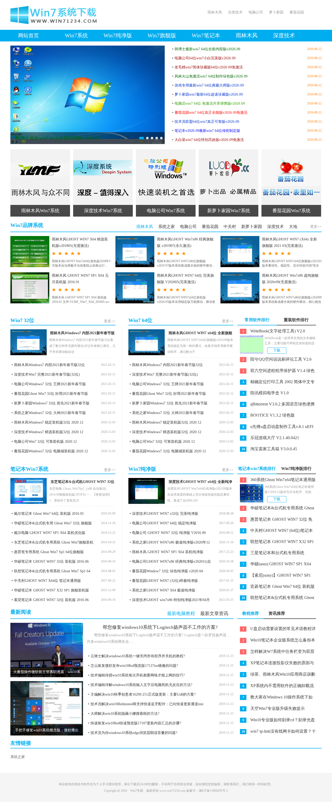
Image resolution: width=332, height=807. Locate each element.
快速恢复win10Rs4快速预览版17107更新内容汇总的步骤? (136, 723)
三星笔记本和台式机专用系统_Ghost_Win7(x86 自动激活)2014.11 (270, 554)
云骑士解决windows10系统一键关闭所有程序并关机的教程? (138, 656)
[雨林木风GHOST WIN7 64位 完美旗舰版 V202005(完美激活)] (134, 287)
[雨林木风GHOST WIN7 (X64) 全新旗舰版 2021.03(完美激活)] (239, 251)
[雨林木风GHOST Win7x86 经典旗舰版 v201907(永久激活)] (134, 251)
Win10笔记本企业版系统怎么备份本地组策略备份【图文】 (276, 641)
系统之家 (17, 757)
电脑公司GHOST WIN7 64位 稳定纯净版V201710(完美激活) (162, 524)
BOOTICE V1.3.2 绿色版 (269, 415)
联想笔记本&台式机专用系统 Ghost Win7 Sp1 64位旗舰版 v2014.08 (50, 572)
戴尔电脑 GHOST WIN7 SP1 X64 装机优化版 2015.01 (47, 533)
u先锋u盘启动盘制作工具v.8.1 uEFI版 (275, 427)
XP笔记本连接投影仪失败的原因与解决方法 (275, 664)
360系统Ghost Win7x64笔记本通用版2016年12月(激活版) (276, 480)
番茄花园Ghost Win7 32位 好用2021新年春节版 (51, 394)
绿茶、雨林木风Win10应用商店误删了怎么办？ (276, 675)
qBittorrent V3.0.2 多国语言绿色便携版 (276, 405)
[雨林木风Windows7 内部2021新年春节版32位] (28, 342)
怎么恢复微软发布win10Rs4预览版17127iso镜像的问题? (134, 666)
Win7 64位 (140, 320)
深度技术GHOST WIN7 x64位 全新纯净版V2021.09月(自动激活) (200, 483)
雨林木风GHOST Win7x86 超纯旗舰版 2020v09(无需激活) (290, 279)
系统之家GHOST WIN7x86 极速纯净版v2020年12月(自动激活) (169, 543)
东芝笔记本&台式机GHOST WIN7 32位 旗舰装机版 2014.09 (82, 483)
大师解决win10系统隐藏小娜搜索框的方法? (125, 714)
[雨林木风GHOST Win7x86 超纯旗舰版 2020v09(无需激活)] (239, 287)
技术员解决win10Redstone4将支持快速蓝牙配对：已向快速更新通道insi (147, 704)
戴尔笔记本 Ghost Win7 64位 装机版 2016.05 (49, 514)
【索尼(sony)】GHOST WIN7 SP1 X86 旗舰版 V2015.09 (274, 576)
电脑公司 (255, 12)
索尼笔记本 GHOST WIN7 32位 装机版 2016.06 (51, 600)
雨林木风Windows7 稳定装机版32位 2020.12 (48, 422)
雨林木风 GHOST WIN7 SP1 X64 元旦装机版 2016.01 (80, 279)
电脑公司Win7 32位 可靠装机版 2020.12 (45, 442)
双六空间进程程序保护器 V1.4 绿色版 (276, 371)
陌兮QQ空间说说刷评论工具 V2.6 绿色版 (274, 360)
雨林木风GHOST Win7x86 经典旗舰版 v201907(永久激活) (185, 242)
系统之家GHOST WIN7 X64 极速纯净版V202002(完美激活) (161, 591)
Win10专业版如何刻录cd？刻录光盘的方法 (276, 721)
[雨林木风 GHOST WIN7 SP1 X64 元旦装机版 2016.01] (29, 287)
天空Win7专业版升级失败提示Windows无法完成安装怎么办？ (271, 709)
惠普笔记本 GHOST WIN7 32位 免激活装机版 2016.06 (274, 520)
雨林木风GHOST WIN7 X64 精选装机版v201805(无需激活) (80, 242)
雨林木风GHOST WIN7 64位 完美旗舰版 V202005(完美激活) (185, 279)
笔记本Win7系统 (29, 469)
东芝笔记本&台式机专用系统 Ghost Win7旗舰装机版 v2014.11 (51, 543)
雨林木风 (215, 12)
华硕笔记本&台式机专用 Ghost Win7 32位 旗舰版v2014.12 (51, 524)
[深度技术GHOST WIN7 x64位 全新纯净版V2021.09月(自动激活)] (146, 491)
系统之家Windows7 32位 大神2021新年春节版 (50, 413)
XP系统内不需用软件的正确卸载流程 (275, 686)
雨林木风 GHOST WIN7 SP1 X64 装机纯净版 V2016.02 (165, 552)
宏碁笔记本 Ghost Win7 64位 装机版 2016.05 (276, 587)
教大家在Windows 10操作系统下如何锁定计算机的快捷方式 (275, 698)
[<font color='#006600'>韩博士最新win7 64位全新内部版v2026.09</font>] (87, 95)
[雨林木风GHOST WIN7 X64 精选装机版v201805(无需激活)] (29, 251)
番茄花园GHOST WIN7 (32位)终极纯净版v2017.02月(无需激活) (163, 581)
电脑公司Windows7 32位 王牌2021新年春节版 (50, 384)
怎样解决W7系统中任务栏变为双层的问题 (275, 652)
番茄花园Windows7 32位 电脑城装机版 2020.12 (51, 451)
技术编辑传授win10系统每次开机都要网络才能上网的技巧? (138, 675)
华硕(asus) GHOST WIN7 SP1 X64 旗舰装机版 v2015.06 (274, 565)
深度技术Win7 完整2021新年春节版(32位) (47, 374)
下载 (276, 350)
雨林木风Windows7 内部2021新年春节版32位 (82, 334)
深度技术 (235, 12)
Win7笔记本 (206, 35)
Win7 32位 (22, 320)
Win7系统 (76, 35)
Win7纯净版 (117, 35)
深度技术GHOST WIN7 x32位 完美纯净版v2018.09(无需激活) (163, 514)
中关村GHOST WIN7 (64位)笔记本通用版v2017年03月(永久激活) (275, 531)
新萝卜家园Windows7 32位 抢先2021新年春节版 (51, 403)
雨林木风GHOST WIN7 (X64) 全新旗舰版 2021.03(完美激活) (289, 242)
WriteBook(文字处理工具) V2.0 (274, 331)
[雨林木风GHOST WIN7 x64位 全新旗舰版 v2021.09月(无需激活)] (146, 342)
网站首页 (28, 35)
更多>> (316, 226)
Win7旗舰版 (162, 35)
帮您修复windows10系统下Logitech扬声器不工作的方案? (160, 627)
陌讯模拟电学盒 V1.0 (266, 393)
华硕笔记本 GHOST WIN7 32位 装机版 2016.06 (51, 561)
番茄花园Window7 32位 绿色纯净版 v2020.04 (167, 571)
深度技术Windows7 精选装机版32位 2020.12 (48, 432)
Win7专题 (136, 790)
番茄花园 (296, 12)
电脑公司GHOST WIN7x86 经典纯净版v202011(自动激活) (169, 562)
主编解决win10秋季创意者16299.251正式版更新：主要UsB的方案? (143, 694)
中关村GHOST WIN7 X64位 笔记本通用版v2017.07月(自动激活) (45, 581)
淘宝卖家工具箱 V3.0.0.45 (269, 449)
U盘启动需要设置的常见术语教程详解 (276, 629)
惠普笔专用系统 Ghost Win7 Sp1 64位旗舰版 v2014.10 (47, 552)
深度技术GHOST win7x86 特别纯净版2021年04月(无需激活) (169, 600)
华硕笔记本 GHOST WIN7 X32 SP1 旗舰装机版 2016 (49, 591)
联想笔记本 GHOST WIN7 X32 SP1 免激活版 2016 (275, 542)
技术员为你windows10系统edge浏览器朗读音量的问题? (134, 733)
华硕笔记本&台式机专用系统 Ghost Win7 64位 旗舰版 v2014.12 (275, 509)
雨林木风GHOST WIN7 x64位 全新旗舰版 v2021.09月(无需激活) (200, 334)
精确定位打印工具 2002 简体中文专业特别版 (276, 383)
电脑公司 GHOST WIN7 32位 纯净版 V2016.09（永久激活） (167, 533)
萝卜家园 (276, 12)
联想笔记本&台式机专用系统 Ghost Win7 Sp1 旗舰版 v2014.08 (275, 598)
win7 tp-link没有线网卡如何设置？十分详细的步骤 (276, 732)
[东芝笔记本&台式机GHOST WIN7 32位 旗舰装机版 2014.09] (28, 491)
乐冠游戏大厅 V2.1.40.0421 (271, 437)
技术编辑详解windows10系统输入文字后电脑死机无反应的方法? (141, 685)
